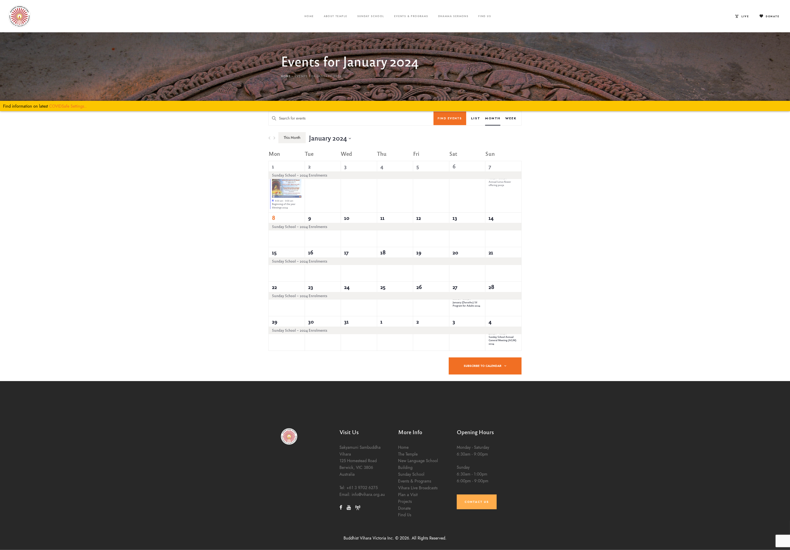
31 (346, 321)
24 (347, 287)
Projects (405, 501)
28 (491, 287)
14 (491, 217)
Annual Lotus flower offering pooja (500, 183)
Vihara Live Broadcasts (418, 488)
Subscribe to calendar (482, 366)
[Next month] (274, 138)
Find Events (450, 118)
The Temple (408, 454)
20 (455, 252)
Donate (404, 508)
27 (455, 287)
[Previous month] (269, 138)
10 (346, 217)
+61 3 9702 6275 (362, 488)
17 (346, 252)
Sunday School (411, 474)
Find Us (404, 515)
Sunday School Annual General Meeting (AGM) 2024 (502, 340)
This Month (292, 137)
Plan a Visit (408, 495)
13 (455, 217)
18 (383, 252)
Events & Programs (414, 481)
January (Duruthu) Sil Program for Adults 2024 (466, 304)
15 (274, 252)
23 (310, 287)
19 (418, 252)
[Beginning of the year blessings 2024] (286, 187)
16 (310, 252)
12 (418, 217)
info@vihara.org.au (368, 494)
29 (274, 321)
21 (491, 252)
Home (286, 76)
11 (382, 217)
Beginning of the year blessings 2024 (283, 205)
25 (383, 287)
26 (419, 287)
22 (274, 287)
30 (311, 321)
